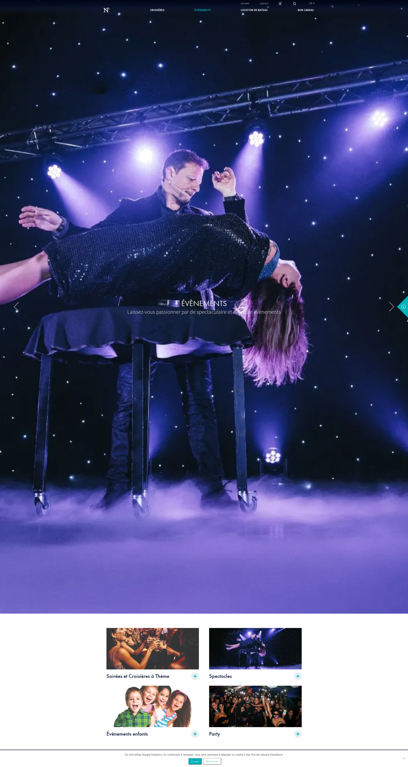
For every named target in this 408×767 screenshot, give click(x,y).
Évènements (203, 10)
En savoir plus (212, 761)
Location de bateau (254, 10)
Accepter (195, 761)
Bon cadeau (306, 10)
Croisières (157, 10)
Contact (264, 3)
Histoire (245, 3)
